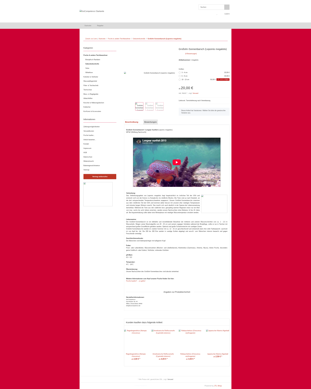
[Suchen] (226, 7)
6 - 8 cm (205, 76)
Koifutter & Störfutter (90, 77)
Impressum (87, 148)
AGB (85, 152)
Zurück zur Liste (91, 39)
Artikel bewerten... (89, 140)
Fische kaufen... (89, 135)
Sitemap (86, 170)
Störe (87, 68)
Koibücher (87, 107)
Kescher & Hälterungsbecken (93, 103)
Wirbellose (89, 72)
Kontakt (86, 144)
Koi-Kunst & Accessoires (92, 111)
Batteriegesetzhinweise (91, 165)
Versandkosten (88, 131)
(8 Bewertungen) (191, 54)
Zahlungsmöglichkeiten (91, 127)
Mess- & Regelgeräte (90, 94)
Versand (195, 93)
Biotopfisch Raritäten (92, 60)
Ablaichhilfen (87, 98)
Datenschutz (87, 157)
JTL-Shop (218, 386)
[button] (212, 14)
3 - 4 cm (205, 72)
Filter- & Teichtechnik (90, 85)
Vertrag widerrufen (100, 176)
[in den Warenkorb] (126, 46)
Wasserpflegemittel (90, 81)
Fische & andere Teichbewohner (95, 55)
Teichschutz (87, 90)
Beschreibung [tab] (131, 122)
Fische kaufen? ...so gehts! (135, 281)
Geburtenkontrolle (92, 64)
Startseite (87, 25)
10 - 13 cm (205, 79)
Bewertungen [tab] (150, 122)
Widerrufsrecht (88, 161)
